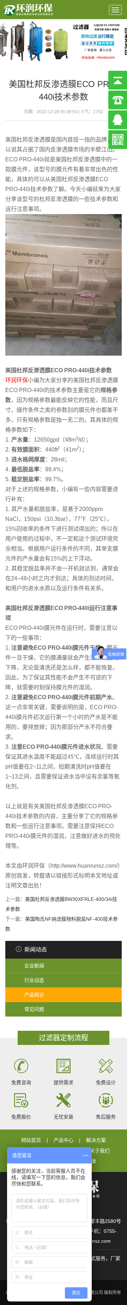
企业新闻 (34, 965)
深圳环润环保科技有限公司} (28, 10)
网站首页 (31, 1140)
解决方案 (96, 1140)
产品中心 (63, 1140)
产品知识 (34, 995)
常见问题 (34, 1009)
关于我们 (100, 1151)
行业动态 (34, 980)
